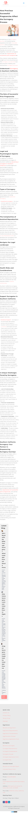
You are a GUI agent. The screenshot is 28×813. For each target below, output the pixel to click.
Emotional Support (6, 319)
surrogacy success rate (8, 61)
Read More (3, 697)
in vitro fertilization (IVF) (7, 235)
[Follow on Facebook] (4, 802)
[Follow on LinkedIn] (9, 802)
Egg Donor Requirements (10, 730)
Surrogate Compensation (10, 751)
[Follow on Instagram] (6, 802)
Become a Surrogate (9, 745)
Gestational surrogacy (7, 201)
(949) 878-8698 (11, 776)
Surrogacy (14, 68)
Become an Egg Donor (9, 727)
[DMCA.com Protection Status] (14, 812)
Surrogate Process (8, 754)
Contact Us (6, 712)
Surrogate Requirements (10, 748)
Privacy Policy (7, 715)
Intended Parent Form (9, 769)
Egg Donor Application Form (11, 739)
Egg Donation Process (9, 736)
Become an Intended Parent (11, 766)
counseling (3, 326)
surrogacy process (12, 65)
